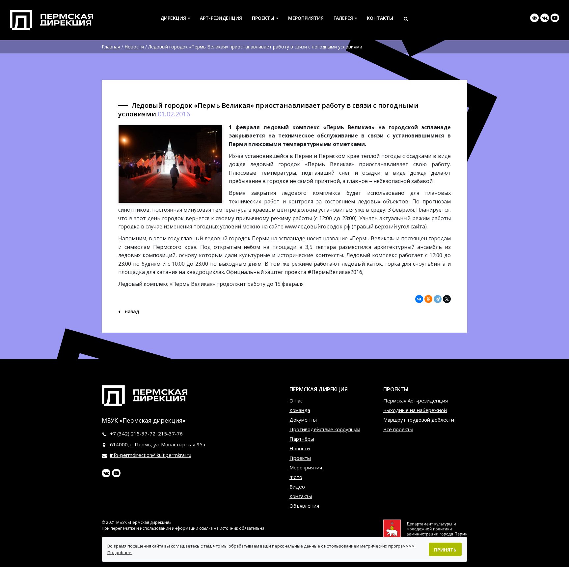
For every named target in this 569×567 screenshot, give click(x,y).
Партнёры (301, 438)
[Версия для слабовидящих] (534, 18)
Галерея (343, 18)
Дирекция (173, 18)
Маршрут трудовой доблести (418, 419)
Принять (445, 550)
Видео (297, 486)
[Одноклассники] (428, 299)
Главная (111, 47)
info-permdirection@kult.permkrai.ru (150, 455)
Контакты (380, 18)
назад (131, 311)
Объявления (304, 505)
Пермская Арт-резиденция (415, 400)
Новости (134, 47)
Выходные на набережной (415, 410)
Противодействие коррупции (324, 429)
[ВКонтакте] (419, 299)
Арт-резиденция (221, 18)
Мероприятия (306, 18)
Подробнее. (119, 552)
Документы (303, 419)
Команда (299, 410)
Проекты (263, 18)
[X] (447, 299)
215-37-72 (143, 433)
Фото (295, 477)
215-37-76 (170, 433)
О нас (296, 400)
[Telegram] (438, 299)
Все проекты (398, 429)
